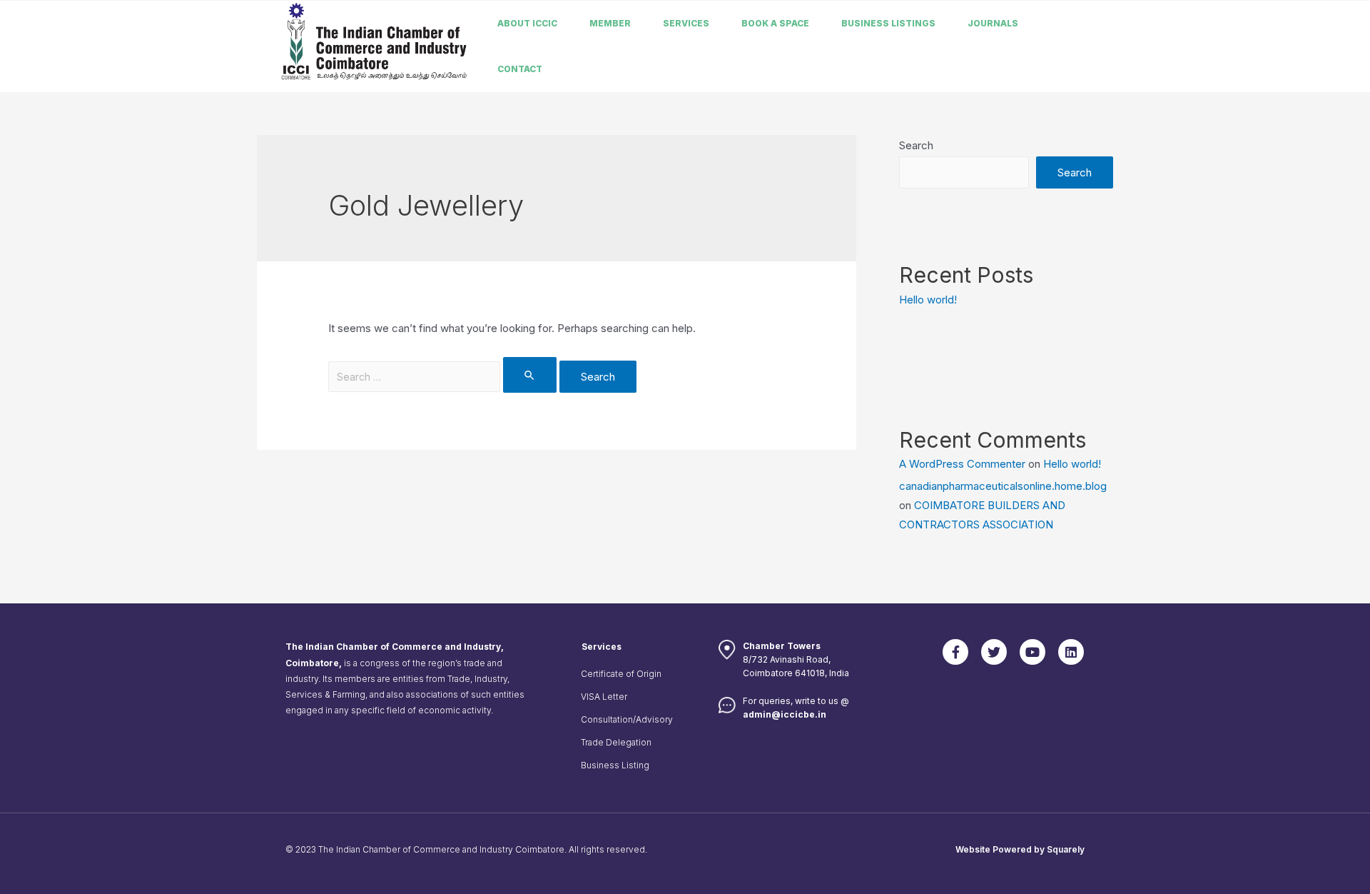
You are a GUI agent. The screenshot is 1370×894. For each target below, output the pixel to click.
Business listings (888, 23)
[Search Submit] (530, 375)
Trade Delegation (616, 742)
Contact (519, 69)
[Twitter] (994, 652)
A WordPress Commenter (962, 464)
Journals (993, 23)
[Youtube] (1032, 652)
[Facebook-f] (955, 652)
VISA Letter (604, 696)
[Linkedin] (1071, 652)
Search (916, 145)
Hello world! (928, 299)
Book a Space (775, 23)
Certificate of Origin (621, 673)
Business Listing (615, 765)
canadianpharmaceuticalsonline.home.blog (1003, 486)
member (610, 23)
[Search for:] (443, 376)
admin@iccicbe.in (784, 714)
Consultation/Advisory (627, 719)
